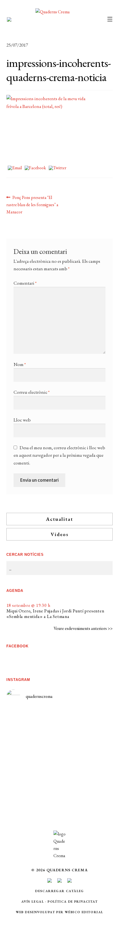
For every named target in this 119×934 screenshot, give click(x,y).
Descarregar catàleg (59, 891)
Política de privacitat (73, 901)
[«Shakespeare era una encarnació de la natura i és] (86, 748)
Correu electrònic (32, 392)
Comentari (25, 283)
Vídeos (60, 534)
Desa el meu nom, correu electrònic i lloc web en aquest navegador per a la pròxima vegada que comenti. (59, 455)
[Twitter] (57, 168)
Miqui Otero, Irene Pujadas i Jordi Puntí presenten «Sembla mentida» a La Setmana (55, 613)
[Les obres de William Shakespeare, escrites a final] (32, 760)
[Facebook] (35, 168)
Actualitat (59, 519)
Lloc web (22, 420)
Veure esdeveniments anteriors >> (83, 628)
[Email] (14, 168)
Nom (20, 364)
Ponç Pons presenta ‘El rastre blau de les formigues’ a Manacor (32, 204)
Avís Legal (32, 901)
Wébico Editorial (84, 912)
